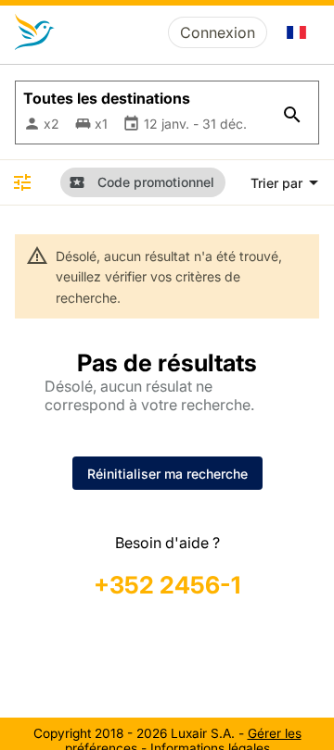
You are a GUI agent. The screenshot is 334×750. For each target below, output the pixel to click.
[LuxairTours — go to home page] (35, 32)
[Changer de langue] (297, 32)
